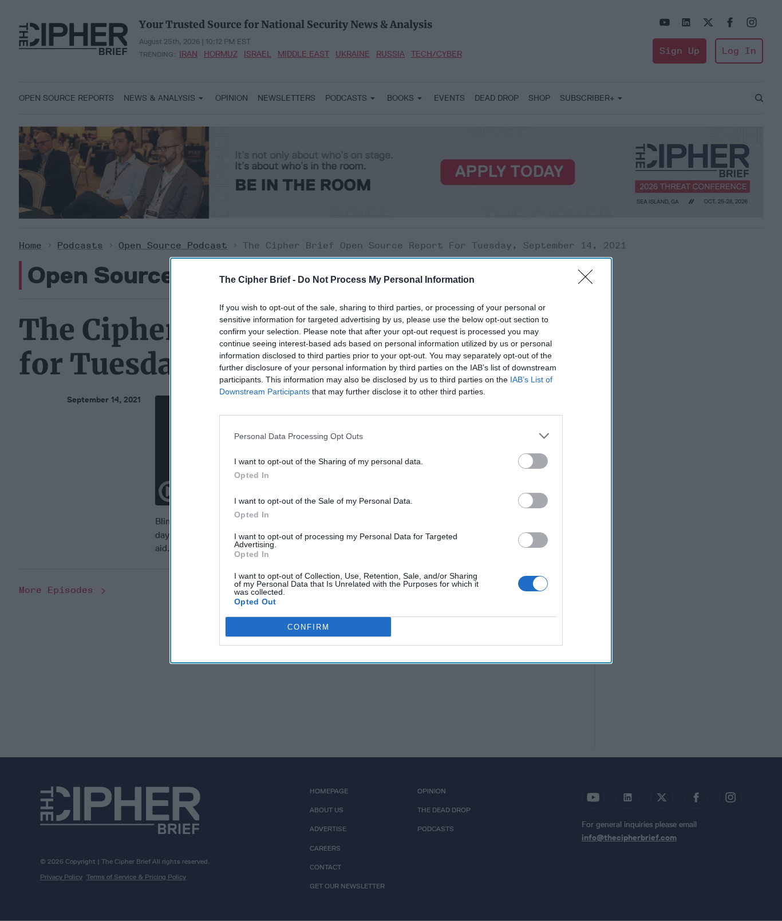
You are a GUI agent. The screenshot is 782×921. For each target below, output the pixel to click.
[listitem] (391, 436)
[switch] (533, 461)
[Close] (589, 280)
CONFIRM (308, 627)
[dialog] (391, 460)
